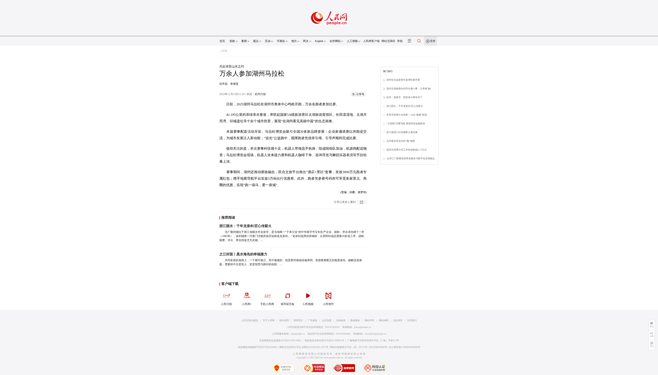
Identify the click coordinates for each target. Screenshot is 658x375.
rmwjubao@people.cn (375, 334)
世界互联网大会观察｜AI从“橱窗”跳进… (407, 115)
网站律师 (383, 320)
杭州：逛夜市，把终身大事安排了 (404, 97)
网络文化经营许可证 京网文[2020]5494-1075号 (303, 347)
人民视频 (307, 304)
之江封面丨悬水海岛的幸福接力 (243, 254)
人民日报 (226, 304)
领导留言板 (287, 304)
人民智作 (328, 304)
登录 (432, 41)
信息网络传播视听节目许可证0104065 (257, 347)
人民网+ (247, 304)
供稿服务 (341, 320)
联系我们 (412, 320)
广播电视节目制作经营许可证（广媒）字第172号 (373, 340)
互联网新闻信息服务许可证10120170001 (280, 340)
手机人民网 (267, 304)
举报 (400, 41)
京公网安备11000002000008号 (404, 347)
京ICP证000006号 (378, 347)
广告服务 (312, 320)
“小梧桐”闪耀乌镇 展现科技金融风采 (405, 123)
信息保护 (398, 320)
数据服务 (355, 320)
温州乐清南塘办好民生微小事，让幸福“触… (409, 88)
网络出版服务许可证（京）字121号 (348, 347)
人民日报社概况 (249, 320)
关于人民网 (269, 320)
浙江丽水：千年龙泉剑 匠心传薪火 (245, 226)
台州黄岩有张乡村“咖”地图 (400, 141)
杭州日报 (260, 94)
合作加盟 (327, 320)
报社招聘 (284, 320)
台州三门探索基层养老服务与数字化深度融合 (411, 158)
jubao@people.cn (362, 327)
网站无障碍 (388, 41)
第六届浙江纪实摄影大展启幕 (402, 132)
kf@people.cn (298, 334)
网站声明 (369, 320)
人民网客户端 (371, 41)
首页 (222, 41)
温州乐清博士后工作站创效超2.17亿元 (406, 149)
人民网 (223, 51)
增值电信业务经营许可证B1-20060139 (324, 340)
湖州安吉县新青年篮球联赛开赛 (403, 80)
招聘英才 (298, 320)
